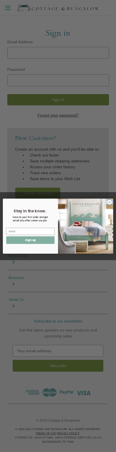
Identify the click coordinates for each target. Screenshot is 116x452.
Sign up (30, 240)
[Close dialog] (109, 202)
